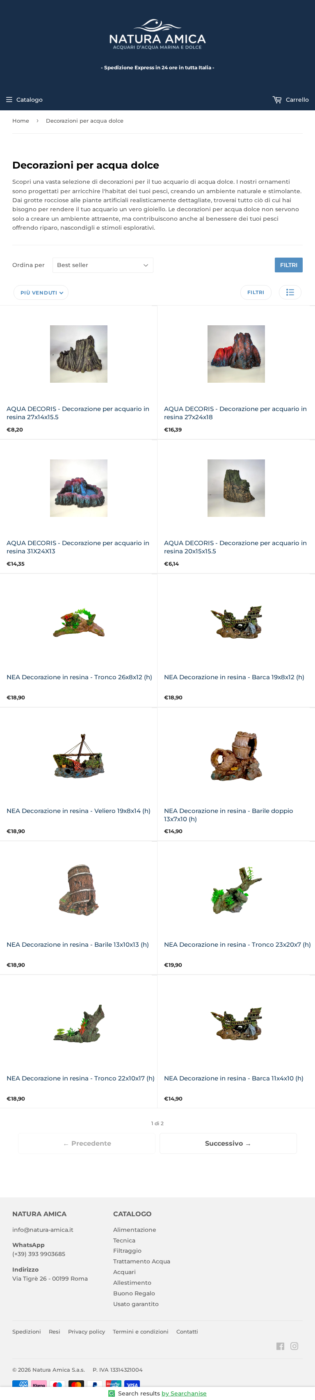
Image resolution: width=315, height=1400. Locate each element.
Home (20, 120)
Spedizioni (26, 1331)
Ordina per (28, 265)
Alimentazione (134, 1229)
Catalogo (29, 99)
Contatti (187, 1331)
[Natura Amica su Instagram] (294, 1347)
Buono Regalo (134, 1293)
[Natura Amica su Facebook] (280, 1347)
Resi (54, 1331)
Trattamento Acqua (141, 1261)
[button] (290, 292)
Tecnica (124, 1240)
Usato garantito (136, 1304)
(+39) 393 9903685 (38, 1254)
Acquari (124, 1272)
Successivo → (228, 1143)
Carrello (296, 99)
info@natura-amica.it (42, 1229)
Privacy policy (86, 1331)
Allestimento (132, 1282)
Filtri (288, 265)
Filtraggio (127, 1250)
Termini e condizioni (141, 1331)
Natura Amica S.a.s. (58, 1369)
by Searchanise (184, 1393)
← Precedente (87, 1143)
